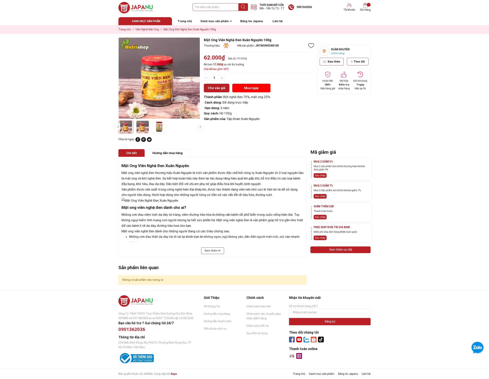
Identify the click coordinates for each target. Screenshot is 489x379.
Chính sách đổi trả (257, 325)
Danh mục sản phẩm (215, 21)
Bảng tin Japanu (251, 21)
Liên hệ (278, 21)
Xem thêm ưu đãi (340, 249)
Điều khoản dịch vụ (215, 328)
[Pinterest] (143, 140)
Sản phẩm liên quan (138, 267)
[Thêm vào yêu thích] (311, 45)
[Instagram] (321, 339)
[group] (159, 78)
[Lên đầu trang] (478, 361)
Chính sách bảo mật (258, 306)
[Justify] (243, 7)
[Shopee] (314, 339)
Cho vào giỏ (216, 88)
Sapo (174, 373)
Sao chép (320, 175)
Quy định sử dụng (257, 333)
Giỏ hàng (365, 9)
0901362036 (304, 7)
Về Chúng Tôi (212, 306)
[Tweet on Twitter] (149, 140)
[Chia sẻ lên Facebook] (137, 140)
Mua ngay (251, 88)
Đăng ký (330, 321)
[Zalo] (306, 340)
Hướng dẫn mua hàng (217, 313)
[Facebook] (292, 339)
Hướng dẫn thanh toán (217, 321)
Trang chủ (185, 21)
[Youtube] (299, 339)
